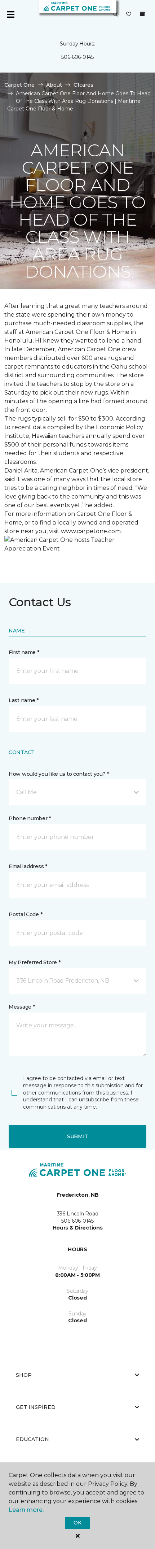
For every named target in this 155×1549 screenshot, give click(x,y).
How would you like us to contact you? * (59, 773)
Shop (24, 1375)
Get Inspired (36, 1407)
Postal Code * (25, 914)
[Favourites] (129, 14)
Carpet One (19, 85)
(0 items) (142, 14)
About (54, 85)
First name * (24, 652)
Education (32, 1439)
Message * (22, 1006)
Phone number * (30, 818)
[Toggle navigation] (10, 14)
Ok (77, 1522)
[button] (115, 14)
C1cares (83, 85)
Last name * (24, 700)
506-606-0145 (77, 57)
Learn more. (26, 1509)
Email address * (28, 866)
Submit (77, 1136)
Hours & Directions (78, 1227)
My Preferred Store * (34, 962)
